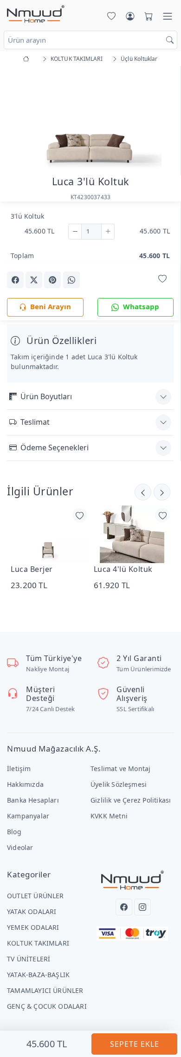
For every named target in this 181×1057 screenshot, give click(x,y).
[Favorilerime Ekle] (162, 279)
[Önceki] (162, 492)
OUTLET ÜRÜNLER (35, 895)
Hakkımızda (25, 784)
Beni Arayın (50, 306)
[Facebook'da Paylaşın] (15, 280)
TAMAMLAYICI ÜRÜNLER (45, 990)
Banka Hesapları (33, 800)
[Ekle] (108, 232)
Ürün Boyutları (46, 396)
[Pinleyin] (52, 280)
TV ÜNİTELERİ (28, 958)
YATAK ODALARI (32, 911)
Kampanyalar (28, 815)
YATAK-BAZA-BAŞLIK (38, 974)
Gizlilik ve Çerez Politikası (130, 800)
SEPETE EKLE (134, 1044)
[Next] (162, 120)
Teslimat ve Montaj (120, 768)
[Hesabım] (130, 16)
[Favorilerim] (109, 16)
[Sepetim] (146, 16)
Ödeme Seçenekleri (54, 447)
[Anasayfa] (27, 58)
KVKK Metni (109, 815)
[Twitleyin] (34, 280)
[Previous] (18, 120)
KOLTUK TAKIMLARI (38, 943)
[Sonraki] (143, 492)
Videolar (20, 847)
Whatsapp (141, 306)
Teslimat (35, 422)
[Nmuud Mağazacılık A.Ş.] (36, 14)
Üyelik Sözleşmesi (118, 784)
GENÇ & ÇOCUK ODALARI (47, 1006)
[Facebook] (124, 907)
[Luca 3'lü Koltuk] (90, 118)
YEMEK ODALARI (33, 927)
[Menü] (167, 16)
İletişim (19, 768)
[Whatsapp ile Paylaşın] (71, 280)
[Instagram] (142, 907)
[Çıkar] (75, 232)
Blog (14, 831)
